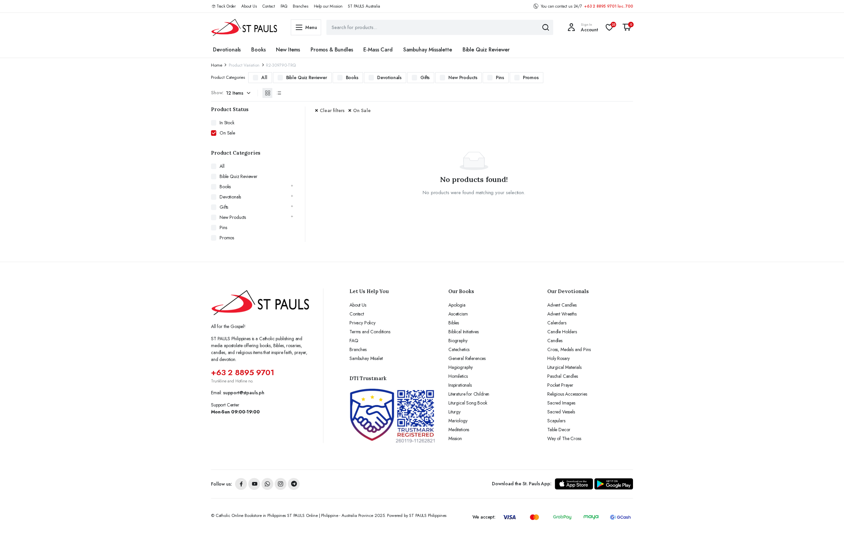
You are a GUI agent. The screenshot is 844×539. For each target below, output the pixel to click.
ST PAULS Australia (364, 6)
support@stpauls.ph (243, 392)
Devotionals (227, 49)
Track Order (226, 6)
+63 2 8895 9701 (242, 372)
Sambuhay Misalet (365, 358)
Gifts (425, 77)
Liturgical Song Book (467, 403)
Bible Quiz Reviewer (486, 49)
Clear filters (332, 110)
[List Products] (279, 93)
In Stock (227, 122)
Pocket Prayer (560, 385)
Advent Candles (562, 305)
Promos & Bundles (332, 49)
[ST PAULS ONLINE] (244, 27)
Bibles (453, 322)
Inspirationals (460, 385)
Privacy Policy (362, 322)
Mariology (457, 420)
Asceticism (457, 314)
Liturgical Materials (564, 367)
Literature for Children (468, 394)
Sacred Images (561, 403)
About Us (249, 6)
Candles (554, 340)
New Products (462, 77)
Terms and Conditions (369, 331)
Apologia (457, 305)
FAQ (284, 6)
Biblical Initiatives (463, 331)
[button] (626, 27)
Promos (531, 77)
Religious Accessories (567, 394)
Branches (300, 6)
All (264, 77)
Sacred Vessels (561, 411)
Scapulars (556, 420)
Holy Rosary (558, 358)
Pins (500, 77)
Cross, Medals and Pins (568, 349)
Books (258, 49)
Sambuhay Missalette (427, 49)
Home (216, 65)
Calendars (556, 322)
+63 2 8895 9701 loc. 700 (608, 6)
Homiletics (457, 376)
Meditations (458, 429)
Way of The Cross (564, 438)
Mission (455, 438)
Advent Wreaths (562, 314)
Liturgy (454, 411)
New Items (288, 49)
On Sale (362, 110)
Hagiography (460, 367)
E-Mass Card (377, 49)
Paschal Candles (562, 376)
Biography (457, 340)
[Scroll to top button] (829, 524)
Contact (268, 6)
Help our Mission (328, 6)
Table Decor (558, 429)
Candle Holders (562, 331)
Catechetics (458, 349)
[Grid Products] (267, 93)
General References (467, 358)
